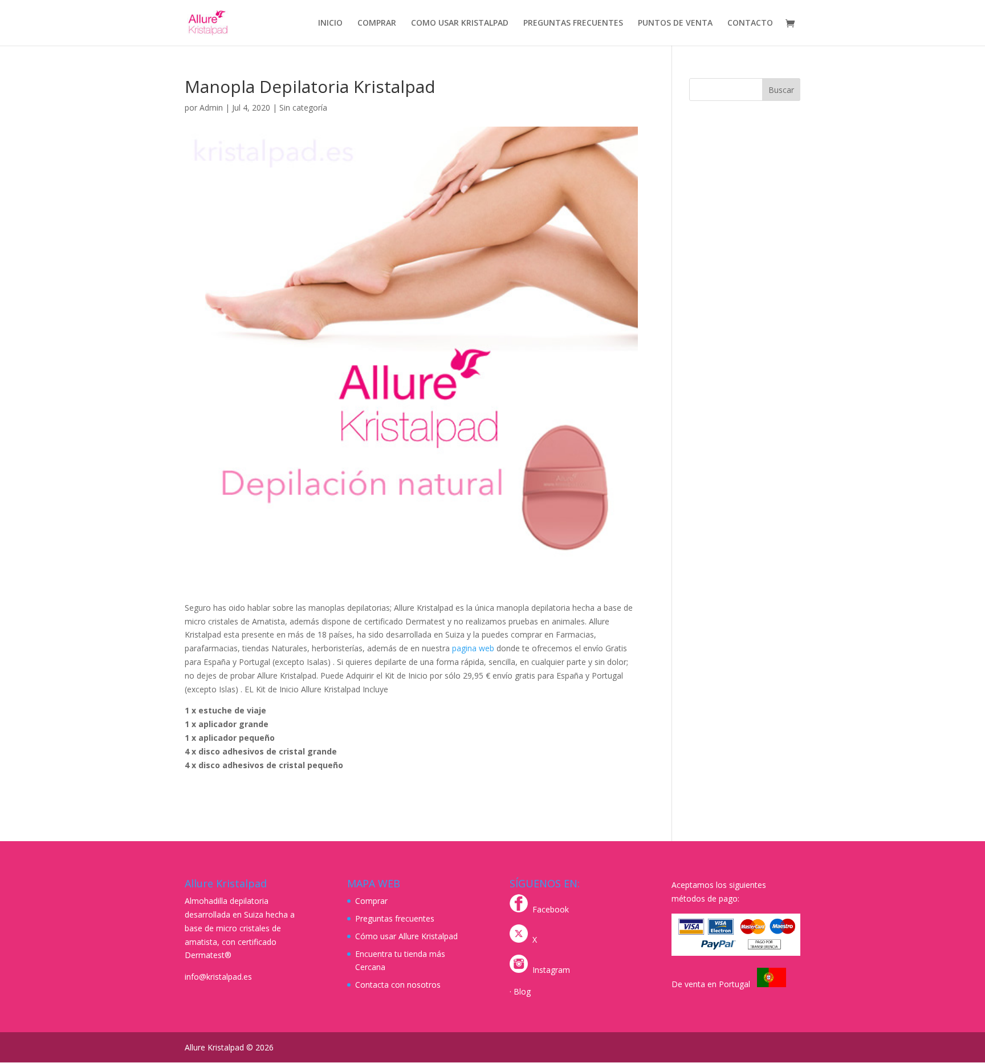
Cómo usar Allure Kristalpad (406, 936)
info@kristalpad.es (218, 976)
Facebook (550, 909)
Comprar (371, 900)
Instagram (551, 969)
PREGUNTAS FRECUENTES (573, 23)
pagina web (473, 648)
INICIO (330, 23)
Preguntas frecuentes (394, 918)
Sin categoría (303, 107)
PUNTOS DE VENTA (675, 23)
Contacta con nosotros (398, 984)
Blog (522, 991)
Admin (211, 107)
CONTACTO (750, 23)
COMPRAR (376, 23)
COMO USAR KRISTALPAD (459, 23)
